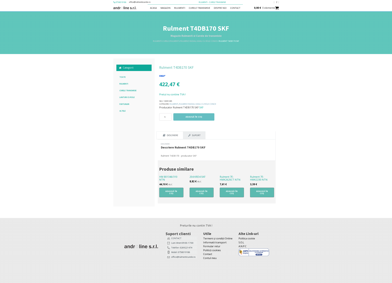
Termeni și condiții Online (217, 238)
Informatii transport (214, 242)
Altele (122, 111)
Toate (122, 77)
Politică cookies (212, 250)
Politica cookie (247, 238)
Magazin (165, 7)
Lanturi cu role (127, 97)
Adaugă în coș (194, 117)
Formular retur (211, 246)
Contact (235, 7)
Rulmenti (179, 7)
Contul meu (210, 258)
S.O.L (241, 242)
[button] (134, 68)
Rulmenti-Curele (161, 41)
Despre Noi (220, 7)
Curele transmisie (199, 7)
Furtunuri (124, 104)
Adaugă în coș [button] (171, 192)
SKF (201, 107)
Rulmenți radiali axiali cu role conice (199, 41)
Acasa (153, 7)
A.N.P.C (243, 246)
